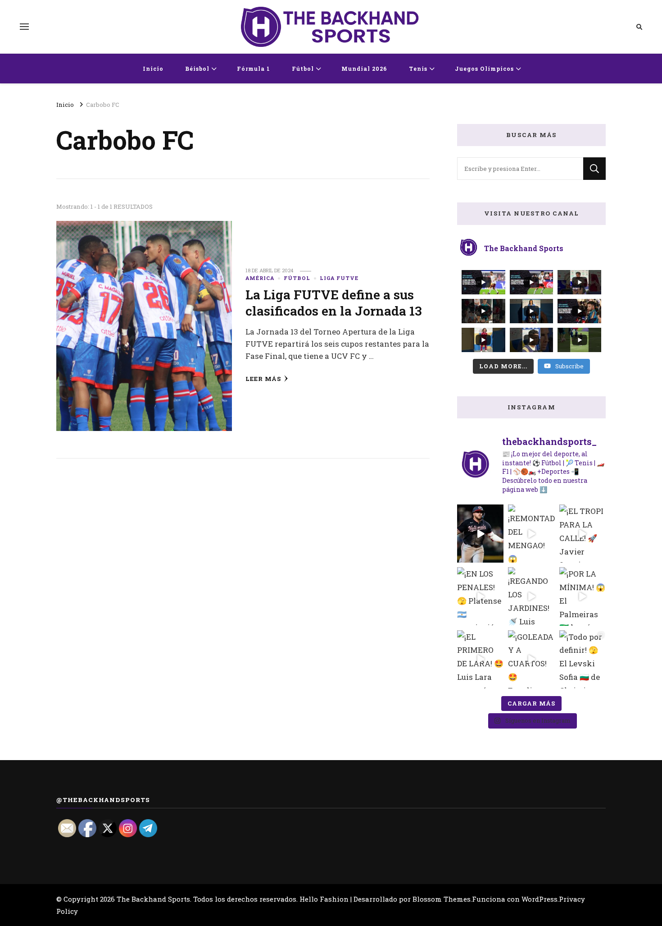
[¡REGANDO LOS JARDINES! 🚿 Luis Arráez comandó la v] (531, 596)
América (259, 278)
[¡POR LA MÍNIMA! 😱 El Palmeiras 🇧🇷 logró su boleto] (582, 596)
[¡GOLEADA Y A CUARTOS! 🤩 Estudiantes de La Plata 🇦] (531, 659)
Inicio (153, 68)
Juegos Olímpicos (484, 68)
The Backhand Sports (153, 898)
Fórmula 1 (253, 68)
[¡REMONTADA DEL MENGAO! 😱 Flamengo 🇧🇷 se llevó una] (531, 533)
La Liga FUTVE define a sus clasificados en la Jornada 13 (333, 302)
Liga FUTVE (339, 278)
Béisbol (197, 68)
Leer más (263, 379)
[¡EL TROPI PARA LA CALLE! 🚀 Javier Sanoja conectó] (582, 533)
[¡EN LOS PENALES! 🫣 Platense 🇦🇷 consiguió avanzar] (480, 596)
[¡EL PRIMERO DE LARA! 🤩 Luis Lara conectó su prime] (480, 659)
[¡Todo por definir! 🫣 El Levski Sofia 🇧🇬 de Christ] (582, 659)
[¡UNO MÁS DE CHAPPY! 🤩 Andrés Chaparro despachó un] (480, 533)
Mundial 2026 (364, 68)
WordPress (539, 898)
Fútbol (303, 68)
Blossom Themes (442, 898)
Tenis (418, 68)
